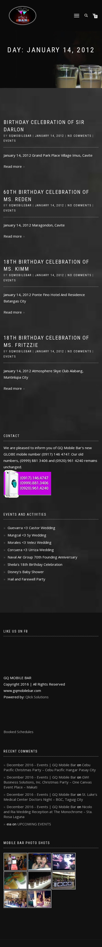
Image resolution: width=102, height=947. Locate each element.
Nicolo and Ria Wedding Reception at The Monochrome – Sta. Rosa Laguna (48, 811)
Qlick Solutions (37, 697)
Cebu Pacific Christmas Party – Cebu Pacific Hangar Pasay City (50, 767)
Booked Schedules (18, 731)
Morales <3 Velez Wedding (29, 542)
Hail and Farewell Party (26, 579)
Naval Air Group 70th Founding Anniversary (42, 557)
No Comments (79, 135)
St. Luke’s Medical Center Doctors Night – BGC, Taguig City (50, 797)
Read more (13, 166)
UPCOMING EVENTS (34, 824)
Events (10, 140)
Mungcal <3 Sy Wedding (27, 535)
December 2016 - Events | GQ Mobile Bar (41, 764)
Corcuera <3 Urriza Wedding (31, 549)
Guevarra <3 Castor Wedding (31, 527)
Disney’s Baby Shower (26, 571)
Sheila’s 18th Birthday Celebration (35, 564)
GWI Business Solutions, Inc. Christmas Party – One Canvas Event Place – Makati (48, 782)
